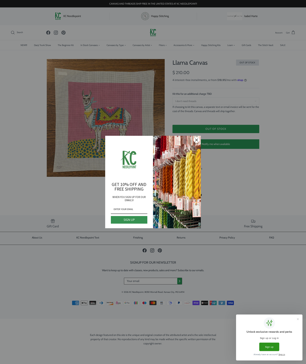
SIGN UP (129, 220)
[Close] (196, 140)
